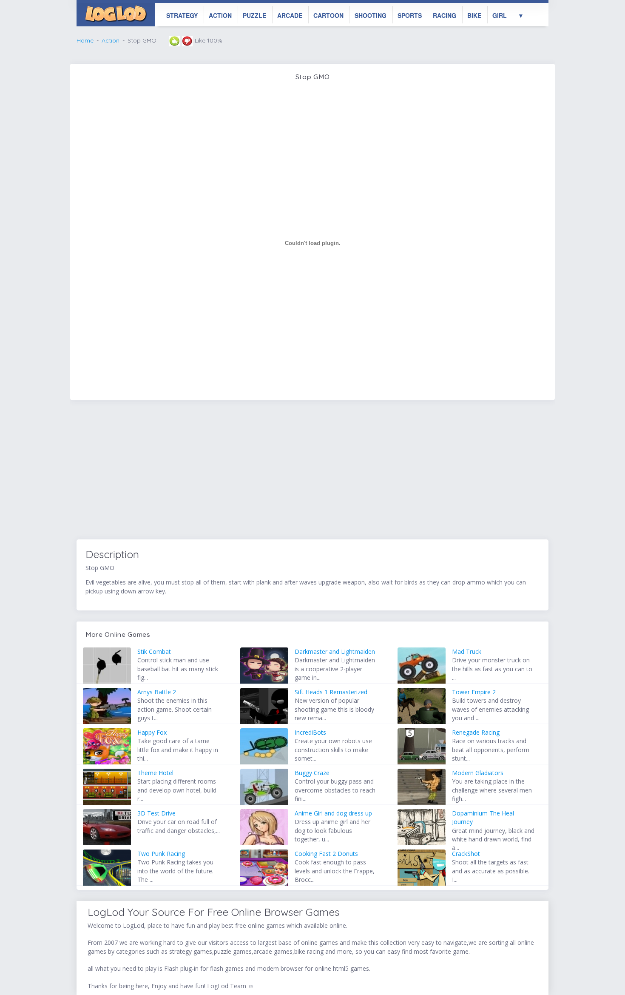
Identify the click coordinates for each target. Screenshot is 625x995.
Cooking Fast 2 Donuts (326, 854)
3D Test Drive (156, 813)
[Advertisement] (312, 471)
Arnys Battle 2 (156, 692)
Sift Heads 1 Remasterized (331, 692)
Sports (410, 15)
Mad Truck (466, 651)
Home (85, 40)
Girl (499, 15)
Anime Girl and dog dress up (333, 813)
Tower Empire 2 (474, 692)
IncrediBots (310, 732)
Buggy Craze (312, 773)
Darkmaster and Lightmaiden (335, 651)
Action (220, 15)
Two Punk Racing (161, 854)
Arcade (289, 15)
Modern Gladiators (477, 773)
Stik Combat (154, 651)
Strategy (182, 15)
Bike (474, 15)
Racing (444, 15)
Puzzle (254, 15)
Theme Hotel (155, 773)
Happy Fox (152, 732)
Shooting (370, 15)
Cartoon (328, 15)
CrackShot (466, 854)
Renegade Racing (476, 732)
